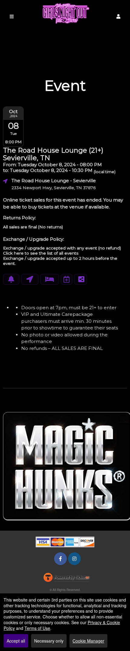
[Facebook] (60, 558)
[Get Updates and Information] (11, 279)
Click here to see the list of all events (40, 253)
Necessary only (48, 641)
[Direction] (29, 279)
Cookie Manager (88, 641)
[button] (118, 16)
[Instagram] (74, 558)
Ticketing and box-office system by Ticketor (66, 578)
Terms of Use (37, 628)
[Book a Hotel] (49, 279)
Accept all (16, 641)
